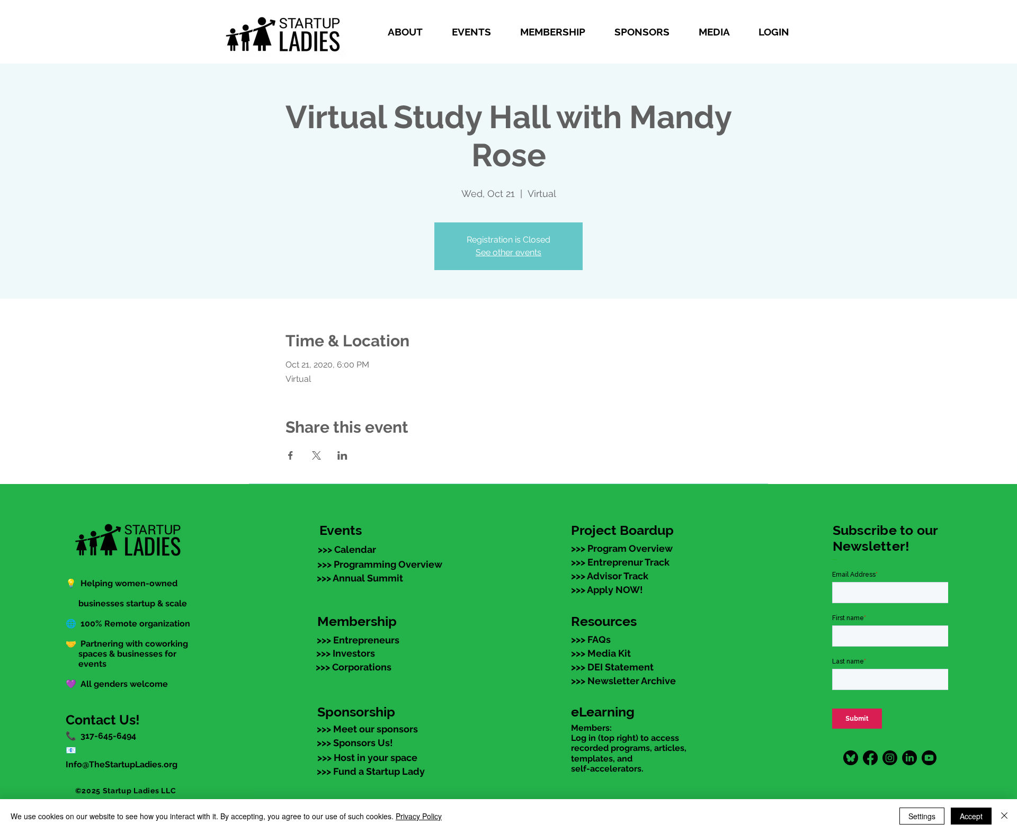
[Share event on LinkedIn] (342, 455)
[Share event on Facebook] (291, 455)
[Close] (1004, 816)
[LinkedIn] (909, 757)
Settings (921, 816)
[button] (411, 32)
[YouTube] (929, 757)
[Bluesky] (850, 757)
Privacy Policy (419, 816)
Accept (971, 816)
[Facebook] (870, 757)
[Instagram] (889, 757)
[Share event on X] (316, 455)
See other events (508, 252)
